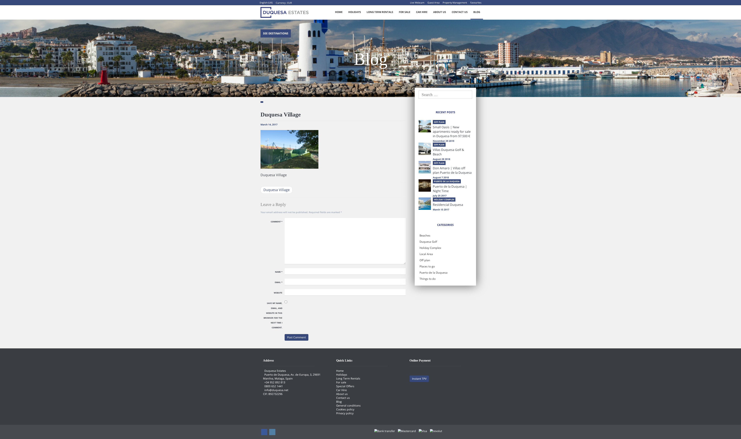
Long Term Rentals (380, 12)
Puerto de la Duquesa (433, 272)
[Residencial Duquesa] (425, 203)
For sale (404, 12)
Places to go (427, 266)
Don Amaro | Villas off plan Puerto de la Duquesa (452, 170)
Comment (276, 221)
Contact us (460, 12)
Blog (476, 12)
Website (278, 292)
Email (278, 282)
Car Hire (421, 12)
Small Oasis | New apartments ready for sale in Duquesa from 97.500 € (452, 131)
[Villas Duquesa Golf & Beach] (425, 149)
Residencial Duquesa (448, 204)
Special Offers (345, 386)
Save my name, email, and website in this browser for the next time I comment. (273, 315)
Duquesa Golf (428, 241)
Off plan (425, 260)
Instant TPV (419, 378)
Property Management (455, 2)
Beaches (425, 235)
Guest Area (433, 2)
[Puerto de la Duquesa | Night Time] (425, 185)
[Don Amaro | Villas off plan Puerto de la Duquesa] (425, 167)
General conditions (348, 405)
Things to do (428, 279)
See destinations (275, 33)
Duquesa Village (276, 189)
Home (339, 12)
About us (439, 12)
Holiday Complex (430, 248)
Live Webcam (417, 2)
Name (278, 272)
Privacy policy (345, 413)
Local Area (426, 254)
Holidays (354, 12)
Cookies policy (345, 409)
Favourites (475, 2)
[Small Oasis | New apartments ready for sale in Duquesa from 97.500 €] (425, 126)
